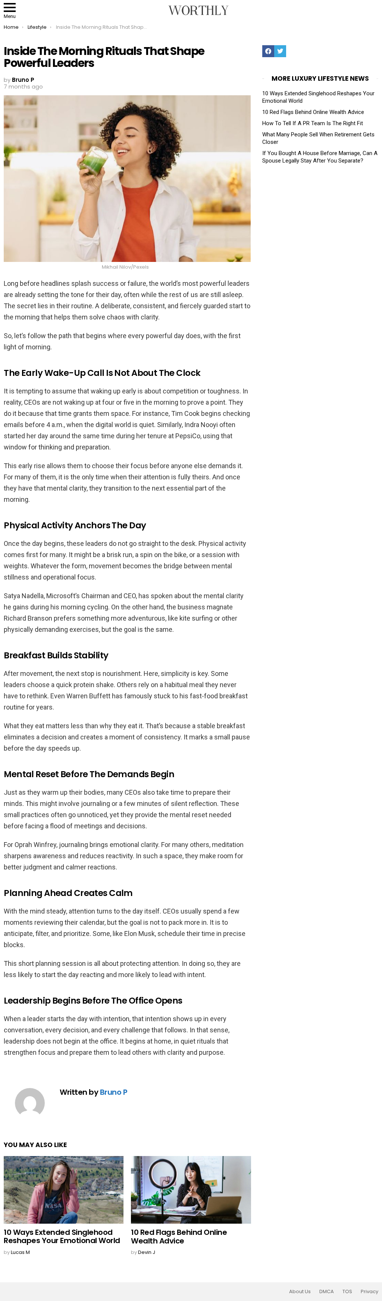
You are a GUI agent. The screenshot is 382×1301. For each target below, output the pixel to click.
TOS (347, 1292)
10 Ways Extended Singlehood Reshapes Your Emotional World (62, 1236)
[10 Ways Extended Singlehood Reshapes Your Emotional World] (63, 1190)
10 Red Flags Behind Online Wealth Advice (179, 1236)
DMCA (326, 1292)
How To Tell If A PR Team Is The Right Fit (312, 123)
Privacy (369, 1292)
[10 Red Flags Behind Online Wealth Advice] (191, 1190)
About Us (300, 1292)
